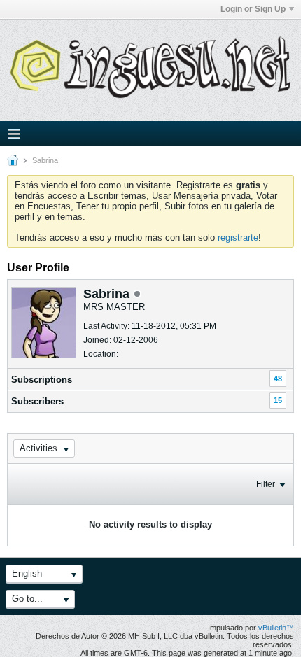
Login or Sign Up (253, 9)
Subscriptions (41, 379)
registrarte (238, 237)
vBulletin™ (276, 627)
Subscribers (37, 401)
